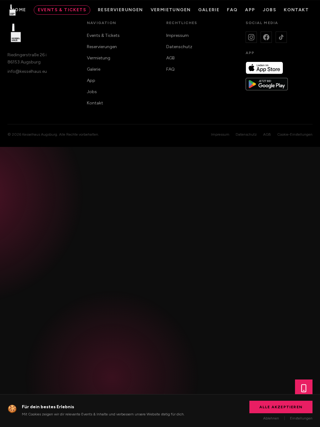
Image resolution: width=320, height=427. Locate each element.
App (91, 80)
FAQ (232, 10)
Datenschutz (179, 46)
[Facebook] (266, 37)
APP (250, 10)
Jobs (270, 10)
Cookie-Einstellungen (294, 134)
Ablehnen (271, 418)
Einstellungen (301, 418)
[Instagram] (251, 37)
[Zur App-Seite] (303, 388)
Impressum (177, 35)
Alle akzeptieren (280, 407)
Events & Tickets (62, 10)
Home (18, 10)
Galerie (208, 10)
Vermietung (98, 58)
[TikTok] (281, 37)
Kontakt (296, 10)
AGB (170, 58)
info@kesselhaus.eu (27, 71)
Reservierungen (120, 10)
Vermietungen (171, 10)
